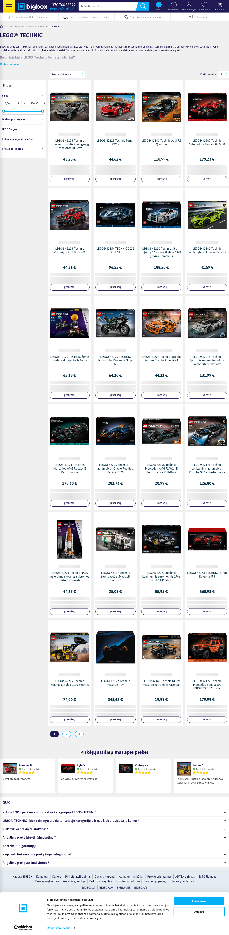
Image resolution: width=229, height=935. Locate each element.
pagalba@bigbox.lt (62, 8)
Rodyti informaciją (58, 927)
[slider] (3, 111)
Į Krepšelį (69, 179)
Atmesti (199, 911)
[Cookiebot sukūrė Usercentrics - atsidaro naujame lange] (23, 928)
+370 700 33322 (63, 5)
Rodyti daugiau (9, 64)
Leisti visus (199, 901)
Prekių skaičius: (208, 74)
